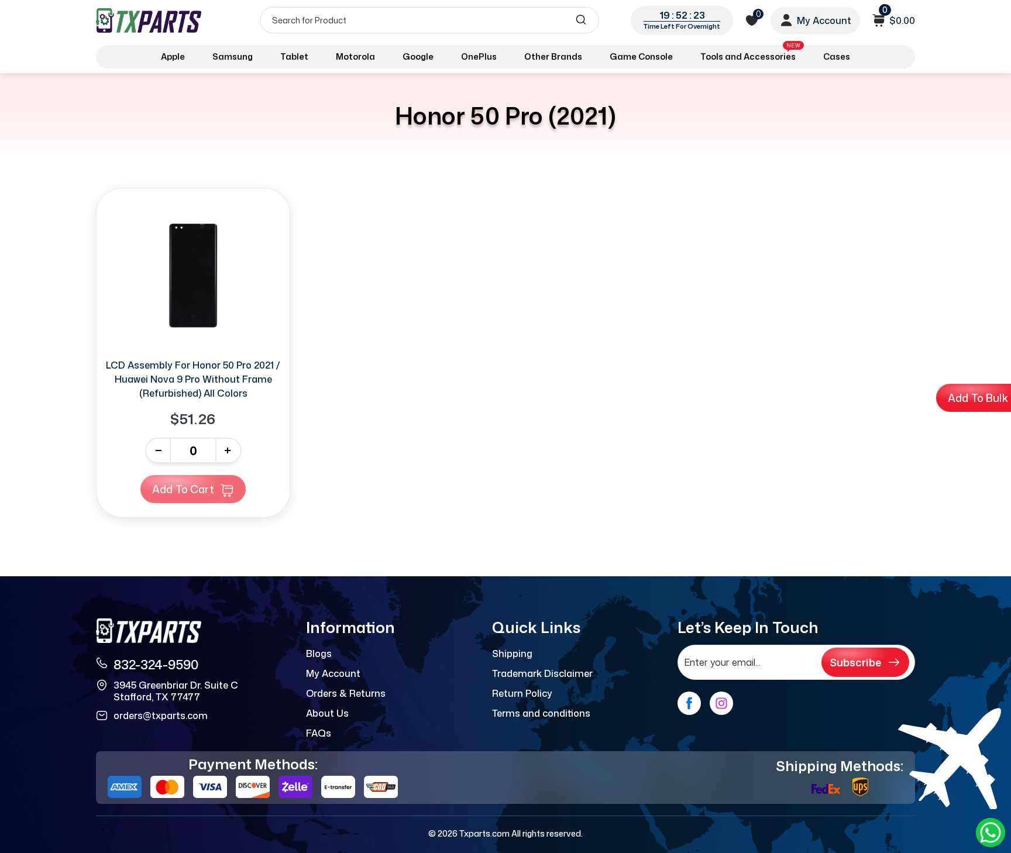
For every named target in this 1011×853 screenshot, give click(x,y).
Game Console (641, 56)
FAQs (318, 733)
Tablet (294, 56)
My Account (333, 673)
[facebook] (689, 703)
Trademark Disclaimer (542, 673)
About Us (327, 713)
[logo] (150, 20)
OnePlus (479, 56)
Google (418, 56)
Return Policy (522, 693)
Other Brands (553, 56)
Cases (836, 56)
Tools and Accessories (750, 54)
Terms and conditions (541, 713)
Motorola (355, 56)
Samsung (232, 56)
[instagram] (721, 703)
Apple (173, 56)
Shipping (512, 653)
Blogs (319, 653)
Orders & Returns (346, 693)
